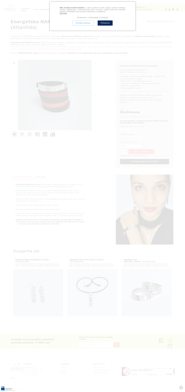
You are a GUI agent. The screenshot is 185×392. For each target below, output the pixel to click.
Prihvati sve (105, 23)
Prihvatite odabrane (83, 23)
